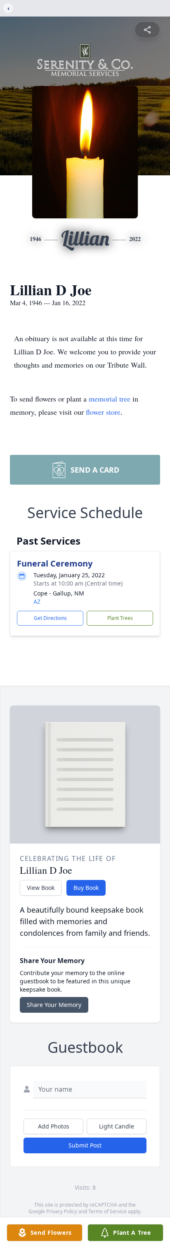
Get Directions (50, 618)
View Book (40, 888)
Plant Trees (120, 618)
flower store (103, 412)
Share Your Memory (54, 1005)
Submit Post (85, 1145)
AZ (36, 601)
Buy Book (86, 888)
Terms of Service (107, 1211)
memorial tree (109, 399)
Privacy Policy (61, 1211)
